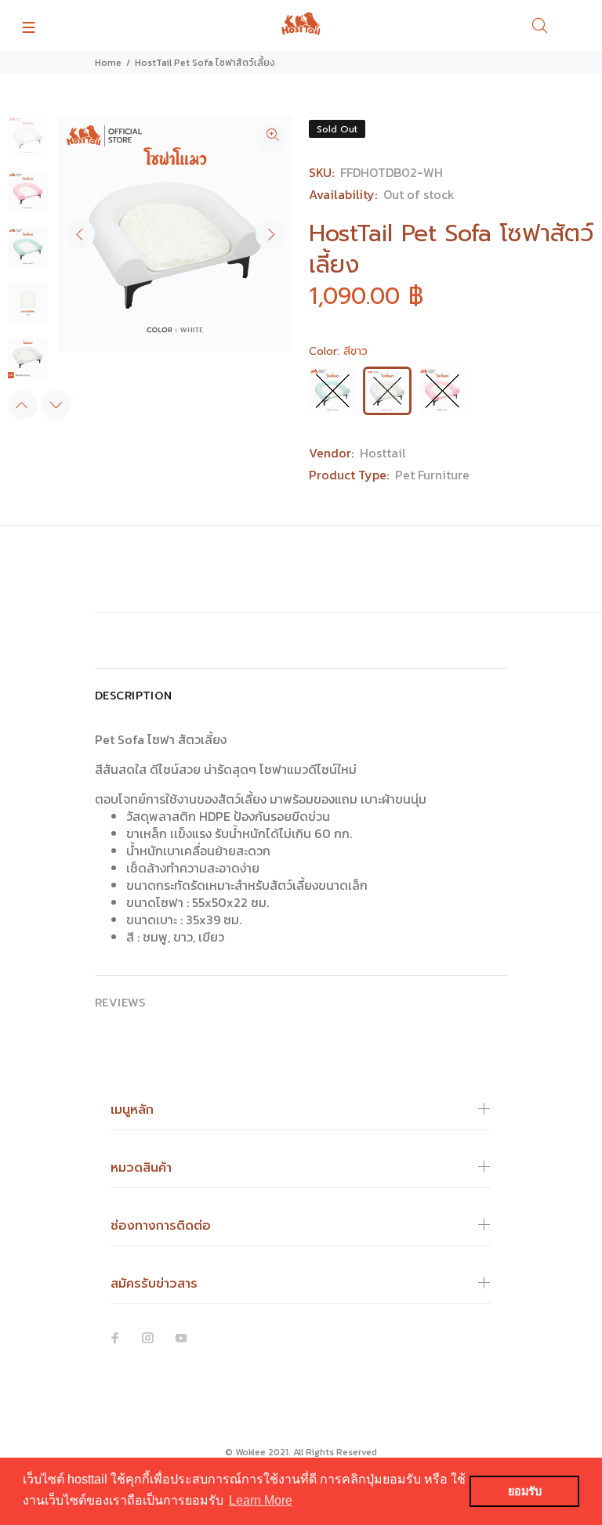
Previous (80, 234)
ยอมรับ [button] (525, 1491)
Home (108, 63)
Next (270, 234)
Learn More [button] (260, 1500)
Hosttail (383, 452)
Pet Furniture (432, 474)
